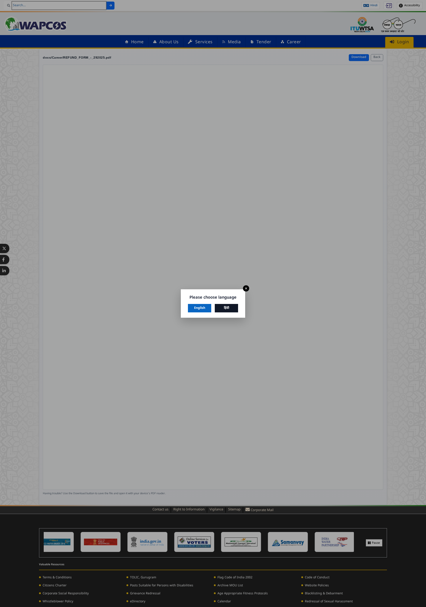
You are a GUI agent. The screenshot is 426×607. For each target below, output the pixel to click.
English (199, 308)
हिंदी (226, 308)
